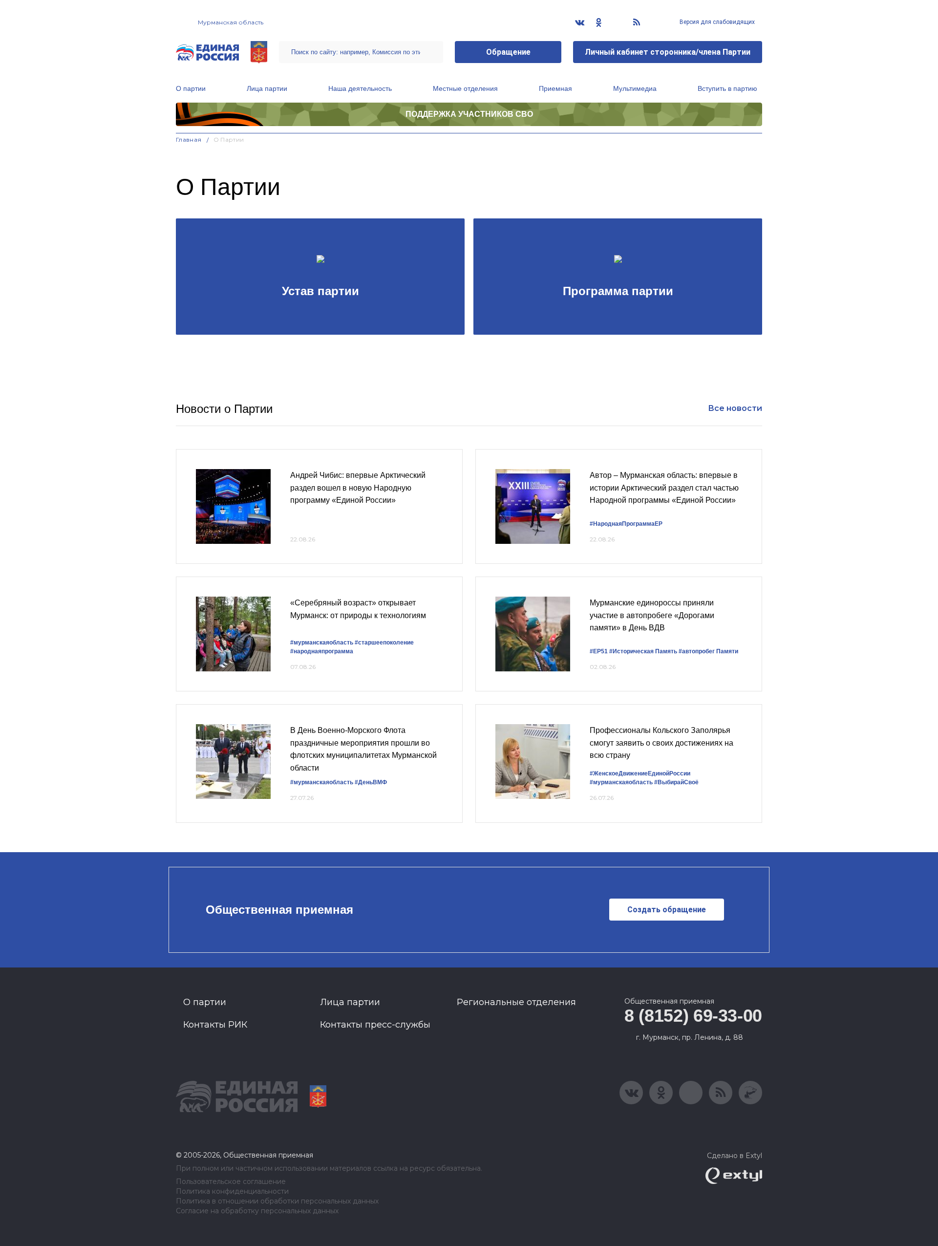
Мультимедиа (635, 88)
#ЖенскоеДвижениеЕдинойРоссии (640, 773)
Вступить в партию (727, 88)
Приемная (555, 88)
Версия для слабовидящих (716, 22)
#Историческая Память (643, 651)
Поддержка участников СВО (469, 114)
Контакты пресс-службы (375, 1024)
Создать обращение (666, 909)
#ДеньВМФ (371, 782)
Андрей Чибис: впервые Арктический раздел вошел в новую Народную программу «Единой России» (358, 487)
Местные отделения (465, 88)
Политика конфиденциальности (232, 1191)
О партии (191, 88)
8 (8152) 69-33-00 (693, 1016)
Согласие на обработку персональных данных (257, 1211)
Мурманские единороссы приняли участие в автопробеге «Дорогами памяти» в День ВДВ (652, 615)
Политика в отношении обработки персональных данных (277, 1201)
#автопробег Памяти (708, 651)
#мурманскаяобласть (321, 642)
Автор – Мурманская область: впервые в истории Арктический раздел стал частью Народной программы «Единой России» (664, 487)
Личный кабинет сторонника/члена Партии (667, 52)
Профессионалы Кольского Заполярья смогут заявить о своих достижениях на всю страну (661, 742)
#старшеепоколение (384, 642)
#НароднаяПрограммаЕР (626, 523)
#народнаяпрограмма (321, 651)
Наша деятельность (360, 88)
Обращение (508, 52)
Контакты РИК (215, 1024)
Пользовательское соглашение (231, 1182)
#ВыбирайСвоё (676, 782)
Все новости (735, 408)
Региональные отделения (516, 1002)
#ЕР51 (599, 651)
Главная (189, 139)
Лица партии (267, 88)
